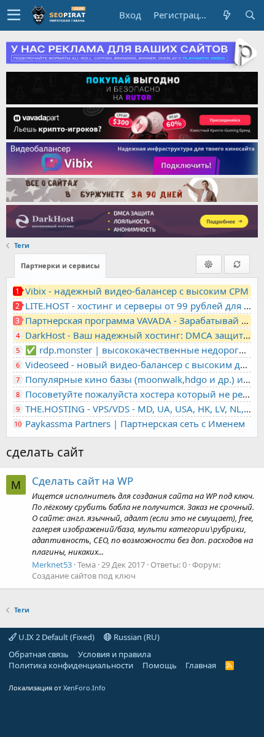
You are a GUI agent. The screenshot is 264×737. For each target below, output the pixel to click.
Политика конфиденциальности (71, 665)
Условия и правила (114, 654)
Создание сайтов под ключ (84, 575)
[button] (13, 15)
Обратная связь (39, 654)
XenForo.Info (84, 687)
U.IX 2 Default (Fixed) (56, 636)
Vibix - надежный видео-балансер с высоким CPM (137, 291)
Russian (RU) (136, 636)
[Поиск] (250, 15)
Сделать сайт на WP (82, 481)
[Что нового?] (226, 15)
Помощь (159, 665)
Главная (200, 665)
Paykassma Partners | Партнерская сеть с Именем (135, 423)
